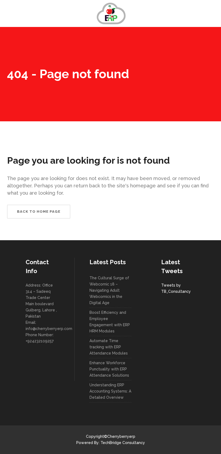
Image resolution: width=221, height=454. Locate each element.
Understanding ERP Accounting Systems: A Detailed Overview (110, 391)
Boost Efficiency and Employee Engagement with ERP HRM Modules (109, 321)
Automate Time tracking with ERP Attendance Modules (108, 347)
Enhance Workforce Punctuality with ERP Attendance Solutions (109, 369)
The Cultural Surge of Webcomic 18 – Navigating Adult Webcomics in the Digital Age (109, 290)
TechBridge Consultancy (123, 443)
